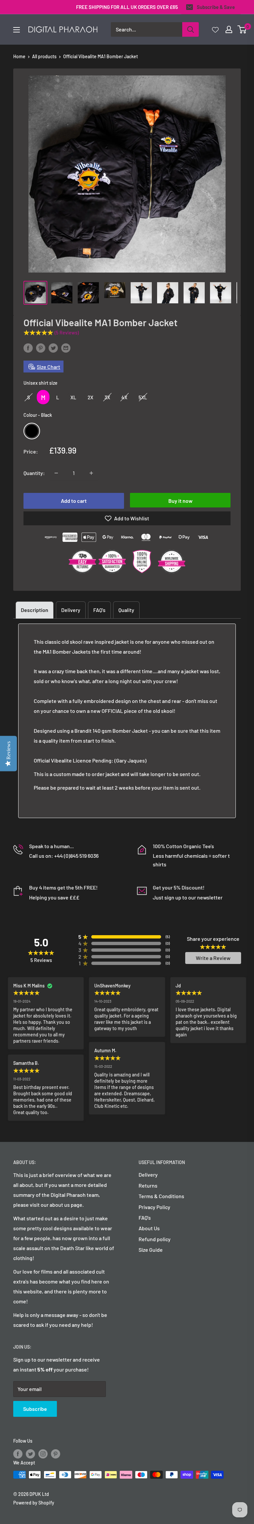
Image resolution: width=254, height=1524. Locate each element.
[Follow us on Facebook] (17, 1453)
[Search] (190, 29)
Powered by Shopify (33, 1502)
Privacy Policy (154, 1207)
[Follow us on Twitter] (30, 1453)
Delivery (70, 610)
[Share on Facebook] (28, 348)
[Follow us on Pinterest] (55, 1453)
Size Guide (151, 1249)
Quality (126, 610)
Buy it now (180, 501)
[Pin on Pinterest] (40, 348)
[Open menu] (16, 29)
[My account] (229, 29)
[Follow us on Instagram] (43, 1453)
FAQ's (99, 610)
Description (34, 610)
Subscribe (35, 1409)
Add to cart (74, 501)
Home (19, 56)
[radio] (28, 397)
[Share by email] (65, 348)
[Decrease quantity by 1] (56, 473)
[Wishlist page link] (215, 29)
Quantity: (34, 473)
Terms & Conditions (161, 1196)
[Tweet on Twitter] (53, 348)
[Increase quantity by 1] (91, 473)
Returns (148, 1185)
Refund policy (155, 1239)
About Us (149, 1228)
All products (44, 56)
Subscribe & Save (216, 7)
